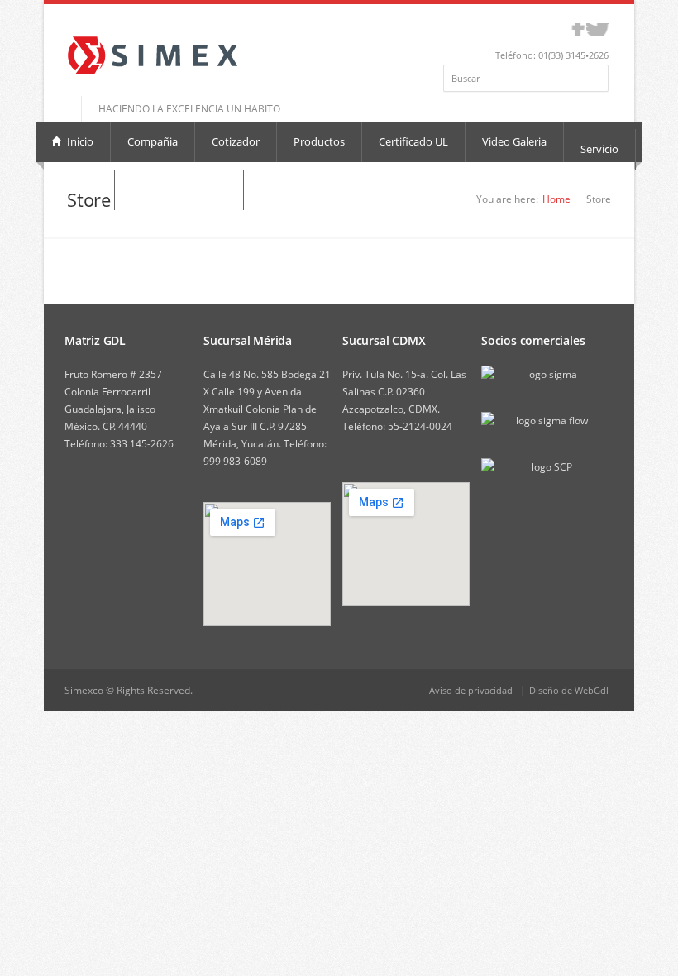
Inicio (78, 141)
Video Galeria (514, 141)
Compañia (152, 141)
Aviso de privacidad (471, 690)
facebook (578, 29)
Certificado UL (413, 141)
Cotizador (236, 141)
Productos (319, 141)
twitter (597, 29)
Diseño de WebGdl (569, 690)
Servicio (599, 148)
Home (556, 199)
